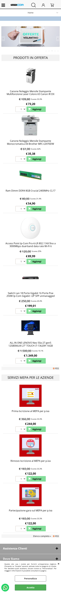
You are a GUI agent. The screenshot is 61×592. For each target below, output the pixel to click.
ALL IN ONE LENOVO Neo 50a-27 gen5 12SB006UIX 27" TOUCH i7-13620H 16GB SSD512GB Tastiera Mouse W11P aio (30, 345)
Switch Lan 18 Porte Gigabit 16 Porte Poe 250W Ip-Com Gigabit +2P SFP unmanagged (31, 294)
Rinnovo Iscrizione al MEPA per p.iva (31, 460)
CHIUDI (59, 563)
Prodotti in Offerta (30, 58)
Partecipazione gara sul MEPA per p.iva (30, 510)
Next (58, 38)
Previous (3, 38)
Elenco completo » (42, 536)
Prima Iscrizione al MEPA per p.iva (30, 411)
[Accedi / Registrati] (45, 5)
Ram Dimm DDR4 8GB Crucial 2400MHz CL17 (30, 190)
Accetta (30, 587)
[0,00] (54, 5)
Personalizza (30, 578)
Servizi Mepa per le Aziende (31, 377)
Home (30, 12)
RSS (57, 368)
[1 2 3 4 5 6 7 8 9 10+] (21, 109)
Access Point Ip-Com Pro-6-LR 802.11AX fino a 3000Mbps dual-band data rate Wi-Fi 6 (30, 245)
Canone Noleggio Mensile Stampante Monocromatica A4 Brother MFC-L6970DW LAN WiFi (30, 143)
